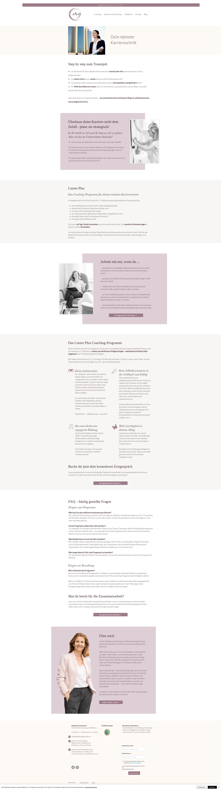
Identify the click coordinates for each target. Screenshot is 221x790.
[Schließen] (219, 787)
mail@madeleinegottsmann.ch (81, 736)
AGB (93, 783)
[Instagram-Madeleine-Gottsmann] (77, 767)
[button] (98, 14)
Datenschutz (84, 783)
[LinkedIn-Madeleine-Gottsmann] (73, 767)
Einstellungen (201, 787)
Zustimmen (212, 787)
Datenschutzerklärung (91, 787)
